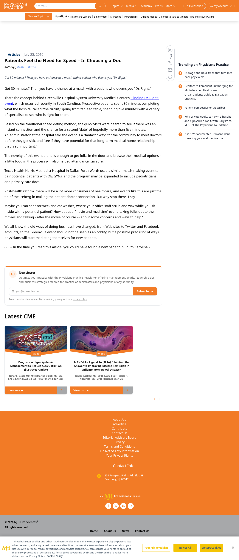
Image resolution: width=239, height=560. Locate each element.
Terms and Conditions (119, 446)
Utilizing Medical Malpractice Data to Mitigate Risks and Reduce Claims (177, 16)
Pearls (159, 6)
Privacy (119, 442)
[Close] (233, 548)
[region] (119, 548)
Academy (146, 6)
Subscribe (143, 291)
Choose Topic (36, 16)
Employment (100, 16)
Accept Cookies (211, 547)
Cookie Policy (55, 556)
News (125, 531)
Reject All (185, 547)
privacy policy (80, 299)
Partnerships (131, 16)
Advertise (119, 424)
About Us (119, 420)
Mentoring (115, 16)
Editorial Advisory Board (119, 437)
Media (130, 6)
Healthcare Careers (80, 16)
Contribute (119, 428)
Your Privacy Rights (119, 455)
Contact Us (119, 433)
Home (94, 531)
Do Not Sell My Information (119, 451)
